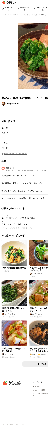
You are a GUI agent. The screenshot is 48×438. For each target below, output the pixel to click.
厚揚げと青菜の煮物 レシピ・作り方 (13, 309)
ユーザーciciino (13, 104)
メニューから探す (39, 390)
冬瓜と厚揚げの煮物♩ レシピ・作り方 (14, 349)
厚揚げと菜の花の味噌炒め (14, 268)
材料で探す (37, 386)
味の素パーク (9, 271)
